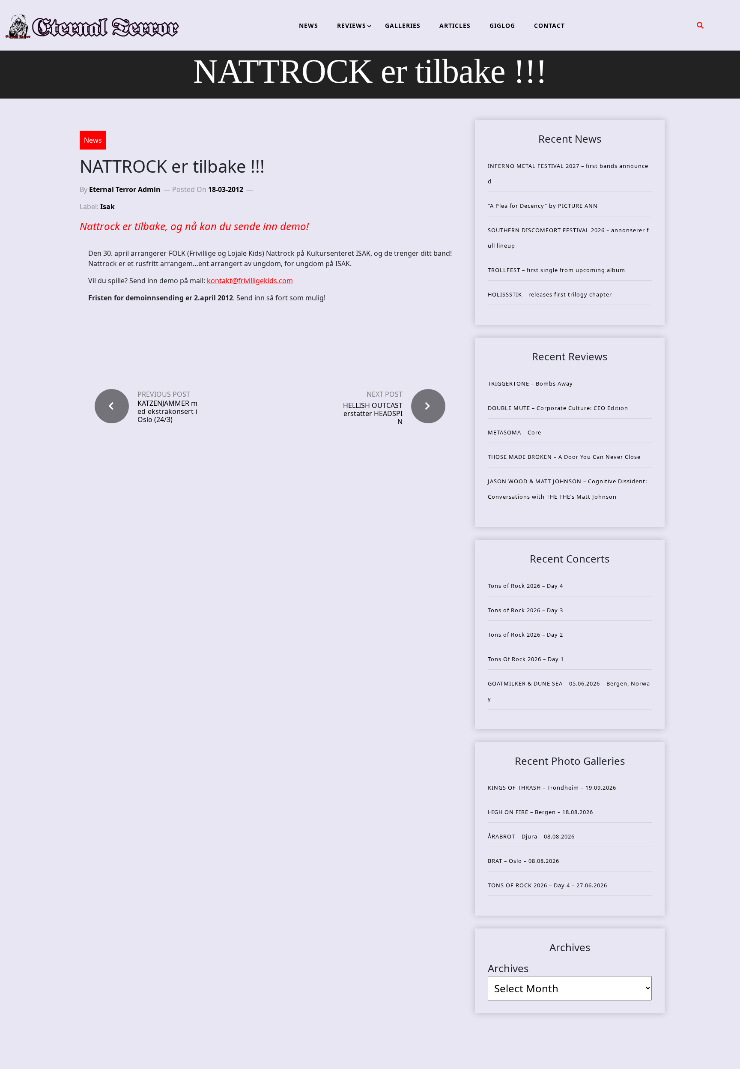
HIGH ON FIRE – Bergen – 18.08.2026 (540, 812)
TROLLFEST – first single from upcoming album (556, 270)
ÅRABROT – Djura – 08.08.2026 (531, 836)
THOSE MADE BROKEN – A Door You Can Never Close (564, 457)
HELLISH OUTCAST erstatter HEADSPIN (373, 413)
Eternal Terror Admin (125, 189)
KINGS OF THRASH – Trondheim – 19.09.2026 (552, 787)
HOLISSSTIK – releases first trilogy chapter (550, 294)
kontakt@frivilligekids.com (250, 280)
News (93, 140)
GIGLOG (502, 25)
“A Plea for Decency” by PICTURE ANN (543, 206)
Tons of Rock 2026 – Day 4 (525, 586)
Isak (107, 206)
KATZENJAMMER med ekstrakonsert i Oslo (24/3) (167, 411)
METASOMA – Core (514, 432)
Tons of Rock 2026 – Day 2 (525, 634)
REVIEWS (351, 25)
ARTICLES (455, 25)
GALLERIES (403, 25)
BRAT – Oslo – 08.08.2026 (523, 861)
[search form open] (700, 25)
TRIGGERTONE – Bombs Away (530, 383)
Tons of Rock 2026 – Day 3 (525, 610)
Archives (508, 968)
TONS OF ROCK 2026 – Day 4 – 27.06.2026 (547, 885)
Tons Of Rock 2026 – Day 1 (526, 659)
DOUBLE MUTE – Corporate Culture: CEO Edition (558, 408)
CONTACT (549, 25)
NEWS (308, 25)
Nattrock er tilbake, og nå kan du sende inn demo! (194, 226)
